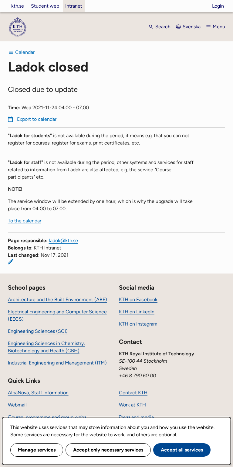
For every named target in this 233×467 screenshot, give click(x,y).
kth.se (17, 6)
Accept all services (182, 450)
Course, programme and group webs (47, 417)
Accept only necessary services (108, 450)
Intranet (73, 6)
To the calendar (24, 221)
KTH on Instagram (138, 324)
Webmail (17, 405)
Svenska (192, 27)
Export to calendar (36, 119)
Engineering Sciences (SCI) (38, 331)
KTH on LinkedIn (136, 312)
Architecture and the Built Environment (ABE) (57, 299)
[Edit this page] (10, 261)
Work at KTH (132, 405)
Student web (45, 6)
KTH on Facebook (138, 299)
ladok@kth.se (63, 240)
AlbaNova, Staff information (38, 393)
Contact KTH (133, 393)
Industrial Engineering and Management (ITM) (57, 363)
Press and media (136, 417)
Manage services (37, 450)
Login (218, 6)
